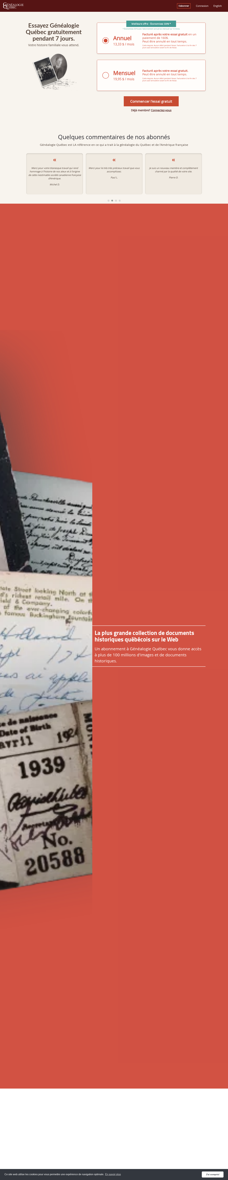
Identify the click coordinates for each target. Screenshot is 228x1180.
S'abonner (184, 5)
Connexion (202, 6)
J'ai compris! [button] (212, 1174)
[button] (108, 200)
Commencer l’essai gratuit (151, 101)
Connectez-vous (161, 110)
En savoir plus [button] (113, 1174)
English (217, 6)
